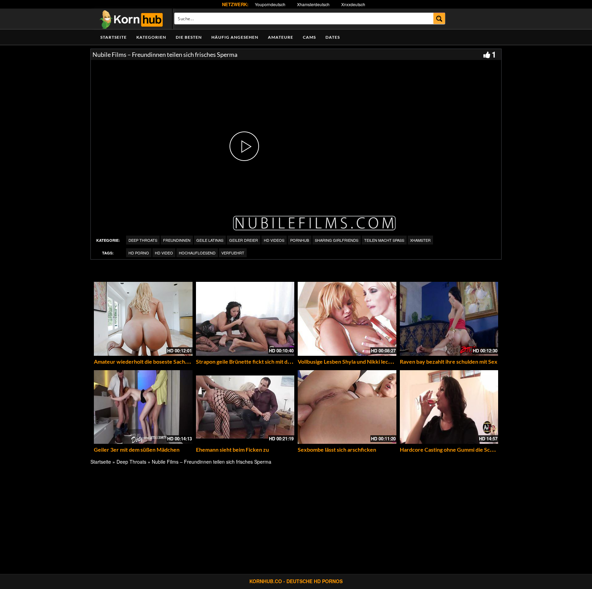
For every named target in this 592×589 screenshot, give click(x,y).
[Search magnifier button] (439, 18)
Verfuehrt (232, 252)
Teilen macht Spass (384, 240)
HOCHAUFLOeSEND (197, 252)
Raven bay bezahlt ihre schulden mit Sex (448, 361)
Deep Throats (142, 240)
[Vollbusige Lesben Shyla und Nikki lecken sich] (347, 319)
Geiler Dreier (243, 240)
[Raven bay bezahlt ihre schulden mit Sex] (449, 319)
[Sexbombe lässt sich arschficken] (347, 407)
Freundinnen (176, 240)
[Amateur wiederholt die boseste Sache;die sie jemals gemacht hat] (143, 319)
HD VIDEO (164, 252)
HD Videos (274, 240)
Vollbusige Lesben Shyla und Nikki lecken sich (353, 361)
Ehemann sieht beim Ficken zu (232, 449)
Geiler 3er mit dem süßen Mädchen (137, 449)
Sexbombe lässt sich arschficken (337, 449)
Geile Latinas (209, 240)
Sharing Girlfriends (336, 240)
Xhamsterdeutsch (313, 4)
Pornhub (299, 240)
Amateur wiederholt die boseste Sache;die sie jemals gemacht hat (173, 361)
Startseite (113, 37)
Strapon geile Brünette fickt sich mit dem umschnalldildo (264, 361)
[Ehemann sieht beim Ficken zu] (245, 407)
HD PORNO (138, 252)
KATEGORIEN (151, 37)
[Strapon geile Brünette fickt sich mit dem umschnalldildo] (245, 319)
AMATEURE (280, 37)
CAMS (309, 37)
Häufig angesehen (234, 37)
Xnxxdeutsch (353, 4)
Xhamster (420, 240)
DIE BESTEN (189, 37)
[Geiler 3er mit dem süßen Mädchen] (143, 407)
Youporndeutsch (270, 4)
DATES (332, 37)
